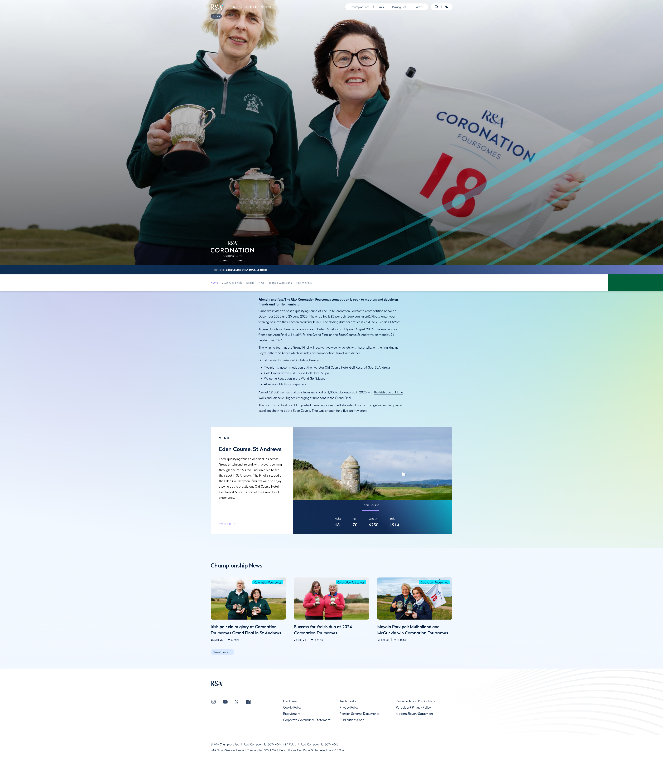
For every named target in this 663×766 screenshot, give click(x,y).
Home (214, 282)
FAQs (261, 282)
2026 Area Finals (232, 282)
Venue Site (225, 523)
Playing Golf (399, 6)
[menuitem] (217, 7)
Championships (360, 6)
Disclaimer (290, 701)
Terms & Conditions (280, 282)
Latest (418, 6)
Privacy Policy (349, 707)
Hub (218, 16)
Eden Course (370, 505)
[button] (437, 7)
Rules (381, 6)
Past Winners (304, 282)
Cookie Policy (292, 707)
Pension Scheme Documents (359, 713)
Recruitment (291, 713)
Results (250, 282)
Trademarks (348, 701)
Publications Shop (352, 720)
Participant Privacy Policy (413, 707)
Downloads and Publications (415, 701)
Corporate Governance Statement (306, 720)
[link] (218, 16)
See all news (220, 652)
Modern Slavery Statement (414, 713)
